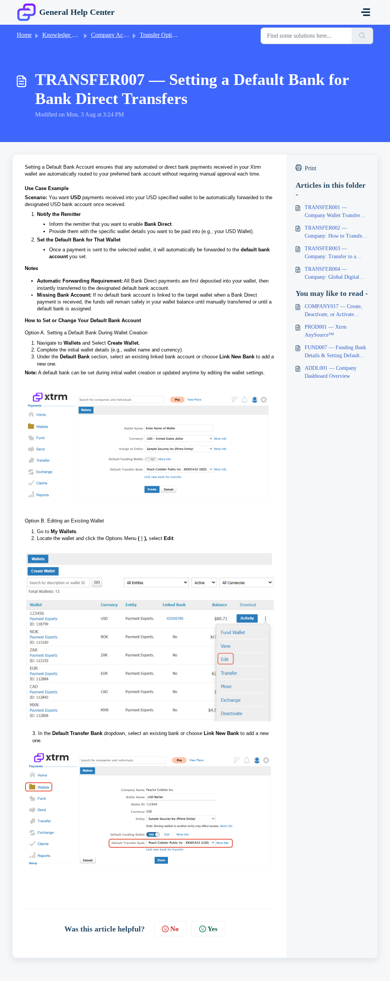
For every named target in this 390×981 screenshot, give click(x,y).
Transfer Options (160, 35)
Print (310, 168)
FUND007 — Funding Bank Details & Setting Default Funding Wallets (335, 352)
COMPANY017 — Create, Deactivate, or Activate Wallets (333, 311)
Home (24, 35)
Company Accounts (115, 35)
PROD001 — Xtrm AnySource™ (326, 331)
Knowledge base (62, 35)
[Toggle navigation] (365, 12)
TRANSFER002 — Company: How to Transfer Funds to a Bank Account (334, 232)
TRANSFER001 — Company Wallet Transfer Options (332, 212)
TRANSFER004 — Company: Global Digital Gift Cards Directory (332, 273)
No (174, 929)
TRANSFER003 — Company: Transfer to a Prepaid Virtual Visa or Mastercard (330, 253)
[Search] (362, 35)
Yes (212, 929)
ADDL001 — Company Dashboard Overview (330, 372)
